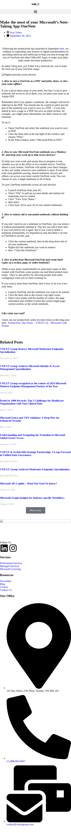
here (62, 48)
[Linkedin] (4, 548)
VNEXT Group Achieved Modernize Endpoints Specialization (35, 469)
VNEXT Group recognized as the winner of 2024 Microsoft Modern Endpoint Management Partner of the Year (33, 385)
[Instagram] (13, 548)
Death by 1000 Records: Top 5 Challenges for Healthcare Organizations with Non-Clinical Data (32, 402)
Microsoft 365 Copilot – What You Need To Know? (28, 483)
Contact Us (6, 590)
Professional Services (11, 563)
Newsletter (5, 581)
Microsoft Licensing (10, 569)
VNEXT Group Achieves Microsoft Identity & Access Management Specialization (30, 367)
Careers (4, 587)
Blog (2, 584)
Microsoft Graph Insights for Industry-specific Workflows (32, 497)
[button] (35, 11)
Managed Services (9, 566)
